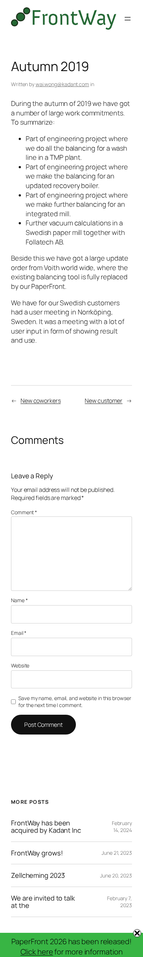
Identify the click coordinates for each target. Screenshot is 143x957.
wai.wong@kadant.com (62, 84)
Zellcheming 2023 (38, 875)
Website (20, 665)
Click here (37, 952)
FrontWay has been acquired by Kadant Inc (46, 826)
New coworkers (41, 401)
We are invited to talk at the (43, 901)
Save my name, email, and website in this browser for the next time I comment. (74, 702)
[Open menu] (127, 18)
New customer (103, 401)
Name (19, 600)
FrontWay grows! (37, 853)
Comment (24, 512)
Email (18, 632)
